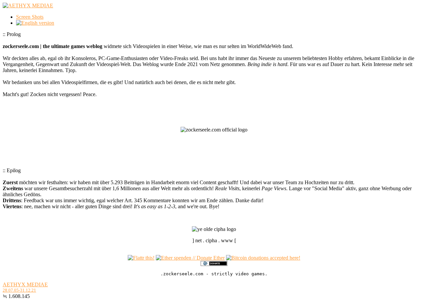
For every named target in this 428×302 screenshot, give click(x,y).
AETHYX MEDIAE (25, 284)
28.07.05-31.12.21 (19, 290)
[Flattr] (141, 258)
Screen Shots (29, 17)
